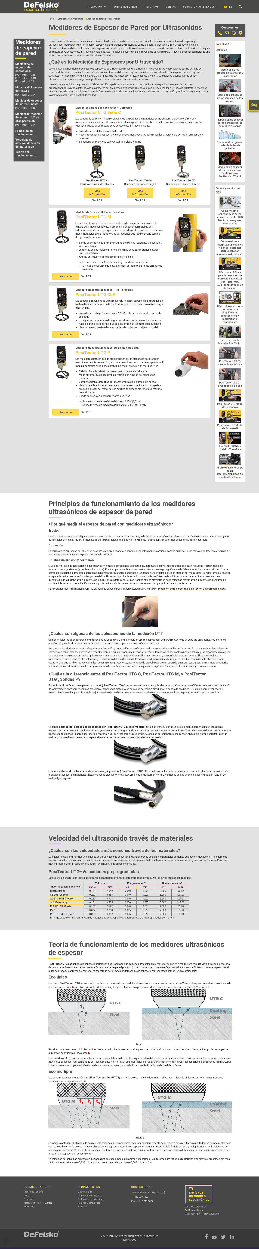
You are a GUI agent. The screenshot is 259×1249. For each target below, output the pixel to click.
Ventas (171, 6)
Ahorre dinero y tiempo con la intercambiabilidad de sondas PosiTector (230, 472)
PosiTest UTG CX (24, 81)
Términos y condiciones (89, 1202)
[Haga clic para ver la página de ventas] (234, 33)
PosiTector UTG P (25, 125)
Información (65, 276)
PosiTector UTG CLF (26, 108)
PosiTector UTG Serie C (98, 112)
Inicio (51, 19)
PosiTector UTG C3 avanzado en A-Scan (230, 363)
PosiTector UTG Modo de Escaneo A (230, 405)
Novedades (29, 1206)
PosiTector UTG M (25, 94)
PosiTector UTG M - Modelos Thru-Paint (230, 448)
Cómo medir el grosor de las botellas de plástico (230, 145)
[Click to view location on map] (240, 33)
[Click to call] (220, 33)
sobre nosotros (125, 6)
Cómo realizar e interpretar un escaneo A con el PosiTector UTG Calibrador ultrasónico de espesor (229, 248)
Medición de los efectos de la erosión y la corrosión (230, 72)
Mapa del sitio (85, 1191)
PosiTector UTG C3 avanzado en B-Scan (230, 384)
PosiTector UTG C (25, 75)
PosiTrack (83, 1206)
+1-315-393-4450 (139, 1196)
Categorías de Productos (70, 19)
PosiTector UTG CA (25, 78)
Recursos (152, 6)
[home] (41, 6)
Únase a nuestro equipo (89, 1195)
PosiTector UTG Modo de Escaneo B (230, 427)
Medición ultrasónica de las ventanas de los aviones (230, 98)
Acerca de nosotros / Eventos (38, 1202)
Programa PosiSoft (33, 1191)
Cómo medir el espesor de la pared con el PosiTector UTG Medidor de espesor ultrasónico (230, 217)
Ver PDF (97, 200)
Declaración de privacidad (91, 1199)
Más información (97, 192)
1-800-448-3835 (139, 1192)
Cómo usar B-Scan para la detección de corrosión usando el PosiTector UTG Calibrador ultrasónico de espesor (230, 280)
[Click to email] (227, 33)
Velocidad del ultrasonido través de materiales (27, 143)
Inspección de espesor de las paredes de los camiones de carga (230, 122)
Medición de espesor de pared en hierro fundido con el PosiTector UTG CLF (230, 172)
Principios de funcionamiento (25, 132)
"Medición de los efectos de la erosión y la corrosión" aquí (191, 588)
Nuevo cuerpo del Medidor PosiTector (230, 342)
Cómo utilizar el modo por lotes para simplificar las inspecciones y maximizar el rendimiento (230, 314)
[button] (96, 6)
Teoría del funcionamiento (25, 153)
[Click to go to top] (6, 1242)
